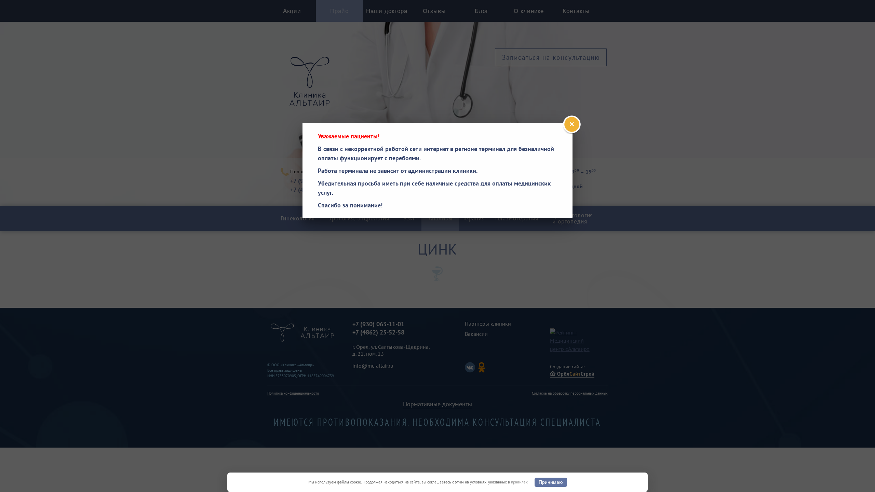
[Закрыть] (571, 124)
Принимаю (551, 482)
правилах (519, 481)
